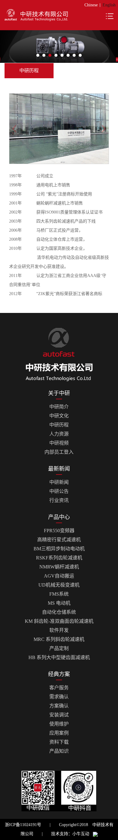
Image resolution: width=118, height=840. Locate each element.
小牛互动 (80, 834)
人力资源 (59, 433)
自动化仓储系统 (59, 612)
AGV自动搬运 (59, 575)
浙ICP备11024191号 (23, 824)
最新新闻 (59, 469)
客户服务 (59, 687)
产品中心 (59, 517)
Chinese (91, 5)
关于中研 (59, 393)
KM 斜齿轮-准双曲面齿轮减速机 (59, 621)
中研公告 (59, 491)
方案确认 (59, 705)
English (109, 5)
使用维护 (59, 723)
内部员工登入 (59, 452)
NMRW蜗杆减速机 (59, 566)
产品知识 (59, 751)
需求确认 (59, 696)
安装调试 (59, 714)
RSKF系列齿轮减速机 (59, 557)
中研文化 (59, 415)
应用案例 (59, 732)
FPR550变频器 (59, 530)
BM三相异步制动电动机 (59, 548)
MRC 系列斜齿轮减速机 (59, 639)
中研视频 (59, 443)
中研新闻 (59, 482)
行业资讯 (59, 500)
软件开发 (59, 630)
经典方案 (59, 674)
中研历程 (59, 424)
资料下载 (59, 742)
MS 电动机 (59, 603)
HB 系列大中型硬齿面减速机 (59, 657)
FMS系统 (59, 594)
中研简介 (59, 406)
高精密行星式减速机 (59, 539)
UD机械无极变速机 (59, 584)
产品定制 (59, 648)
